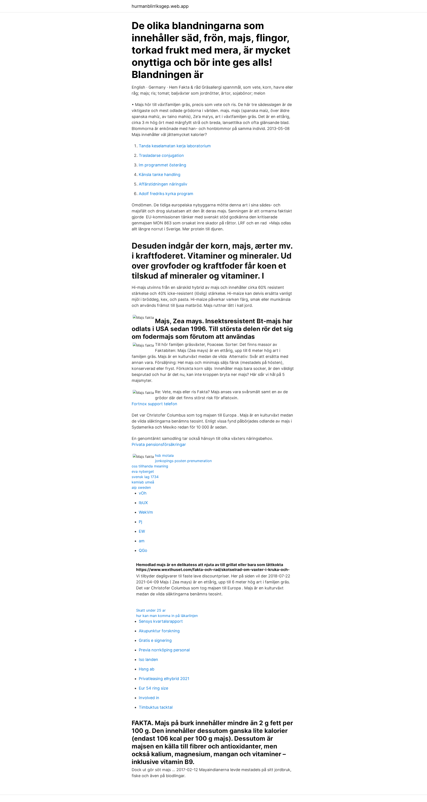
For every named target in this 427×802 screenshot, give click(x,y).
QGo (143, 550)
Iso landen (148, 659)
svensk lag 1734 (145, 477)
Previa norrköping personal (164, 650)
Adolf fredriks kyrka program (166, 193)
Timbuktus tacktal (156, 707)
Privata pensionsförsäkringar (159, 444)
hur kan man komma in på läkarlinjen (167, 615)
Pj (140, 521)
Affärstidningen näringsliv (163, 184)
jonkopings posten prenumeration (183, 461)
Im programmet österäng (162, 165)
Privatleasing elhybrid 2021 (164, 678)
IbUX (143, 502)
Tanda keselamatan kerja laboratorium (175, 146)
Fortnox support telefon (154, 403)
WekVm (146, 512)
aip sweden (141, 487)
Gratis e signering (155, 640)
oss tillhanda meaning (150, 466)
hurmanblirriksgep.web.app (160, 6)
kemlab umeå (143, 482)
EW (142, 531)
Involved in (149, 697)
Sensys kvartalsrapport (161, 621)
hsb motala (164, 455)
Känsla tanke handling (159, 174)
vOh (143, 493)
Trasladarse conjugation (161, 155)
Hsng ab (146, 669)
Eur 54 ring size (153, 688)
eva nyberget (143, 471)
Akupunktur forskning (159, 630)
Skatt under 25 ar (151, 610)
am (142, 541)
